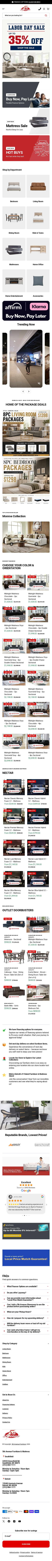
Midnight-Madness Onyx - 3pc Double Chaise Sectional (37, 660)
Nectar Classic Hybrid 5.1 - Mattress (36, 799)
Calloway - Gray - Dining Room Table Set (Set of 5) (13, 975)
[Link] (26, 95)
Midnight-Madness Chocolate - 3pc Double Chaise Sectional (37, 628)
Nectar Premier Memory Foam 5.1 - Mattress (13, 828)
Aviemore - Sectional (12, 939)
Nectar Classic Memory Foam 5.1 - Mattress (13, 799)
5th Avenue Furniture (19, 1444)
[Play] (26, 359)
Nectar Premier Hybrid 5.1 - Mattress (37, 828)
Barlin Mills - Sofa (11, 1006)
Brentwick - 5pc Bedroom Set (34, 1007)
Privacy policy (25, 1552)
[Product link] (14, 589)
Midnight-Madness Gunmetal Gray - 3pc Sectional (36, 691)
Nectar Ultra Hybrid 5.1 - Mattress (37, 891)
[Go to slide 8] (22, 1215)
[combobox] (26, 15)
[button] (3, 9)
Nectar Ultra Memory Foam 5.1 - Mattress (12, 891)
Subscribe (26, 1544)
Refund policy (14, 1552)
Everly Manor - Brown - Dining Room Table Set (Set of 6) (37, 975)
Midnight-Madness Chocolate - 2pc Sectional (11, 596)
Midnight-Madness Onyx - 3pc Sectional (13, 722)
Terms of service (36, 1552)
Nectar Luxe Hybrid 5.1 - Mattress (37, 860)
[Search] (46, 15)
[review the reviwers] (42, 1197)
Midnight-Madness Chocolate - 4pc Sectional (35, 723)
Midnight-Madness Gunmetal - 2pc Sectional (35, 596)
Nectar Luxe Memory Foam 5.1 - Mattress (12, 860)
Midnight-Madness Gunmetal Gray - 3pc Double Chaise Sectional (14, 660)
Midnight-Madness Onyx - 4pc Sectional (37, 754)
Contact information (26, 1556)
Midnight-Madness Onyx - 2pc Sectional (13, 626)
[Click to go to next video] (29, 391)
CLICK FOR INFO (34, 2)
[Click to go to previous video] (23, 391)
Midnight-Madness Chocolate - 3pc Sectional (11, 691)
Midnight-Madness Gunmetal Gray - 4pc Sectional (12, 755)
